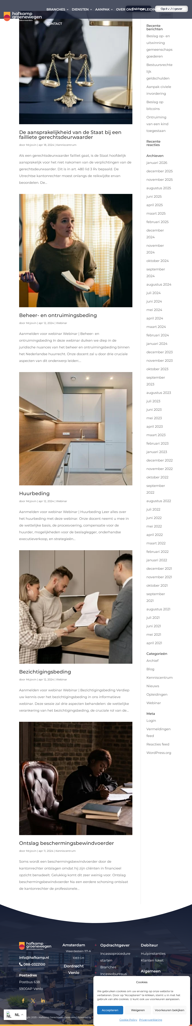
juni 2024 (154, 301)
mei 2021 (153, 635)
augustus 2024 (158, 284)
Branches (55, 9)
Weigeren (138, 1010)
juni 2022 (154, 518)
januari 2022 (156, 560)
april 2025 (154, 205)
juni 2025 (154, 196)
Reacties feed (157, 744)
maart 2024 (156, 327)
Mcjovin (31, 145)
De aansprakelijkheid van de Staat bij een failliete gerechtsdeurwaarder (70, 134)
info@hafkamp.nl (34, 958)
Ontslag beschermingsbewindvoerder (66, 843)
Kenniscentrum (66, 145)
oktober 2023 (157, 369)
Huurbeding (34, 493)
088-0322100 (33, 964)
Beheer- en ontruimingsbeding (58, 315)
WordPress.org (158, 753)
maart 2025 (156, 213)
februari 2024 (157, 335)
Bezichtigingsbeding (45, 672)
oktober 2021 (157, 585)
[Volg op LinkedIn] (43, 1000)
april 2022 (154, 535)
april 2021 (154, 643)
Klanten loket (152, 960)
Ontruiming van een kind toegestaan (157, 124)
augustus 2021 (158, 609)
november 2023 (159, 361)
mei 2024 (154, 310)
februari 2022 (157, 552)
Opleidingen (156, 694)
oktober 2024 (157, 261)
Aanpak (102, 9)
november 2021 (159, 577)
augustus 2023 (158, 393)
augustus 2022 (158, 501)
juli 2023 (153, 401)
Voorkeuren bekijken (169, 1010)
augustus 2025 (158, 188)
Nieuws (152, 686)
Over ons (125, 9)
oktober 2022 (157, 477)
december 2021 (159, 569)
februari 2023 (157, 443)
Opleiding (149, 9)
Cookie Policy (128, 1019)
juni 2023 (154, 410)
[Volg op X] (33, 1000)
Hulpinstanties (153, 954)
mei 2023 (154, 418)
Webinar (61, 323)
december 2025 (159, 171)
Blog (150, 669)
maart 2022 (156, 543)
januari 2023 (156, 452)
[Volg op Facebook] (23, 1000)
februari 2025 (157, 222)
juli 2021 (153, 618)
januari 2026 (156, 163)
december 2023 (159, 352)
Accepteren (110, 1010)
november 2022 (159, 469)
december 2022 (159, 460)
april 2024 (154, 318)
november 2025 (159, 180)
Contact (54, 24)
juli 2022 (153, 509)
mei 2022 (154, 526)
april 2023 (154, 426)
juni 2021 (153, 626)
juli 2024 (153, 293)
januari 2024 (156, 344)
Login (170, 9)
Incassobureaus (113, 974)
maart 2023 (156, 435)
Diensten (80, 9)
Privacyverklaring (150, 1019)
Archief (152, 661)
